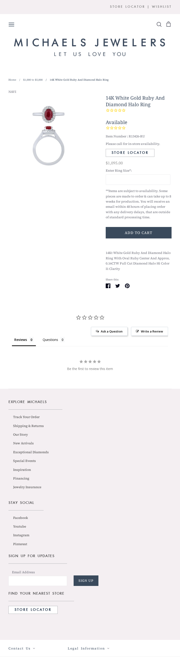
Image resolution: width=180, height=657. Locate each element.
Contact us (20, 648)
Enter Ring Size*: (119, 170)
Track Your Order (26, 417)
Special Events (24, 460)
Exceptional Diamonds (31, 452)
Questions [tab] (50, 339)
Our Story (20, 434)
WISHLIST (162, 7)
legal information (87, 648)
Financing (21, 478)
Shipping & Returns (28, 425)
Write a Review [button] (152, 331)
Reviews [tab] (20, 339)
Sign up (86, 580)
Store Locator (130, 153)
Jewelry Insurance (27, 487)
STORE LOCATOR (127, 7)
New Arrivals (23, 443)
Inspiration (22, 469)
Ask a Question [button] (112, 331)
